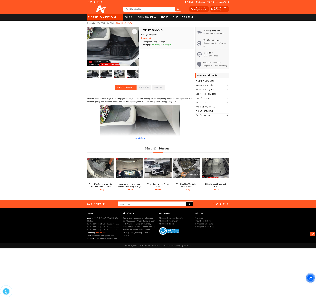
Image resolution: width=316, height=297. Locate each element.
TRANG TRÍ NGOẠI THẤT (206, 90)
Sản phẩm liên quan (158, 148)
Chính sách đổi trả (166, 224)
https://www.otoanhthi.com (106, 239)
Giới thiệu (199, 218)
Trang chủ (129, 17)
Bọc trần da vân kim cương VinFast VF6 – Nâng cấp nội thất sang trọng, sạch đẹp (129, 185)
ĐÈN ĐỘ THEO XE (203, 98)
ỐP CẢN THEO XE (203, 116)
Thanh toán (187, 17)
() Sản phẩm (220, 9)
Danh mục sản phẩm (147, 17)
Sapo (189, 246)
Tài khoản (190, 2)
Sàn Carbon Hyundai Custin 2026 (158, 185)
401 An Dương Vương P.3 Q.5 (218, 2)
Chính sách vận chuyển (168, 221)
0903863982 (199, 8)
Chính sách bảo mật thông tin (171, 218)
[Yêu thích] (134, 31)
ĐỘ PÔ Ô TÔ (201, 103)
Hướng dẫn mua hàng (204, 224)
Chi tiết (105, 190)
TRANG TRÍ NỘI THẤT (204, 85)
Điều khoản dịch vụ (203, 221)
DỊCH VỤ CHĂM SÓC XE (205, 81)
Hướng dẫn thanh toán (204, 227)
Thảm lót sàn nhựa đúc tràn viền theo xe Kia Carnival (100, 185)
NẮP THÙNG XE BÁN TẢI (205, 107)
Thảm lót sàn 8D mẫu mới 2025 (215, 185)
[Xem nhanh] (113, 189)
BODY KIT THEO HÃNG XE (206, 94)
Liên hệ (175, 17)
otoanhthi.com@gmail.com (103, 236)
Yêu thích (201, 2)
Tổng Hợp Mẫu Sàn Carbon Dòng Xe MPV (187, 185)
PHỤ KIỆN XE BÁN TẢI (204, 111)
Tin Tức (164, 17)
